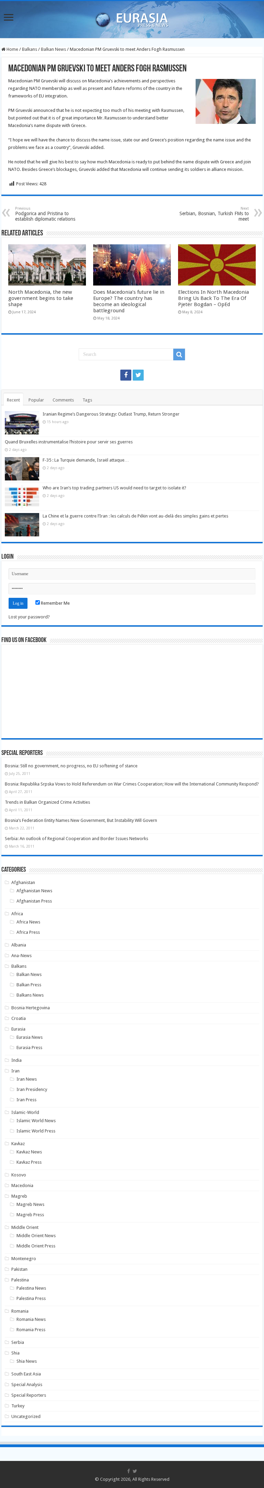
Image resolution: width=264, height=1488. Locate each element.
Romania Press (30, 1329)
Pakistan (19, 1269)
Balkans (29, 49)
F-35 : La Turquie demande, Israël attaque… (86, 460)
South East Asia (26, 1373)
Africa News (28, 922)
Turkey (17, 1405)
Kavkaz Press (29, 1162)
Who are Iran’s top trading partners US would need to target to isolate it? (114, 487)
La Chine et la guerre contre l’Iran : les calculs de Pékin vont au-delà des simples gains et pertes (135, 516)
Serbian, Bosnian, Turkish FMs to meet (214, 214)
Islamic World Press (35, 1131)
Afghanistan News (34, 890)
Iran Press (26, 1099)
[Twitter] (138, 375)
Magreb (19, 1196)
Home (12, 49)
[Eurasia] (132, 18)
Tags (87, 400)
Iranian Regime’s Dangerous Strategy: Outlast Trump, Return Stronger (111, 414)
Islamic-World (25, 1112)
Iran (15, 1070)
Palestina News (31, 1288)
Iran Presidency (31, 1089)
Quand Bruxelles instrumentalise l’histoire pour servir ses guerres (69, 441)
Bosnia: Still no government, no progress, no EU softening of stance (71, 765)
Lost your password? (29, 616)
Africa (17, 913)
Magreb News (30, 1204)
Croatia (18, 1018)
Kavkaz (18, 1143)
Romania (20, 1311)
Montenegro (23, 1258)
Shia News (26, 1361)
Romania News (31, 1319)
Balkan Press (28, 984)
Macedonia (22, 1185)
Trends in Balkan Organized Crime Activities (47, 802)
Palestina (20, 1279)
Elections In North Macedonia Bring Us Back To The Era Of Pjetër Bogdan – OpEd (213, 298)
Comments (63, 400)
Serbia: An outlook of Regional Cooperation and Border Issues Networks (76, 838)
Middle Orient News (36, 1235)
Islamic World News (36, 1120)
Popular (36, 400)
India (16, 1060)
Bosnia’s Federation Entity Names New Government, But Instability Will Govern (81, 820)
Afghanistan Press (34, 901)
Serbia (17, 1342)
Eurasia (18, 1029)
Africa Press (28, 932)
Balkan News (53, 49)
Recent (13, 400)
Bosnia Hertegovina (30, 1007)
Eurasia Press (29, 1047)
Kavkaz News (29, 1151)
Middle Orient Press (35, 1245)
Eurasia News (29, 1037)
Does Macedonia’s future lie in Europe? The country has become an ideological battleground (128, 301)
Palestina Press (31, 1298)
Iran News (26, 1079)
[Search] (179, 354)
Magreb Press (30, 1214)
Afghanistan (23, 882)
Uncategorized (26, 1416)
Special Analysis (26, 1384)
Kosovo (18, 1174)
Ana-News (21, 955)
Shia (15, 1353)
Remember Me (55, 603)
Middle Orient (24, 1227)
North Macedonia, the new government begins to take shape (40, 298)
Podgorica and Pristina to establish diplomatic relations (45, 214)
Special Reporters (28, 1395)
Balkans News (30, 995)
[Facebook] (125, 375)
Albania (18, 945)
